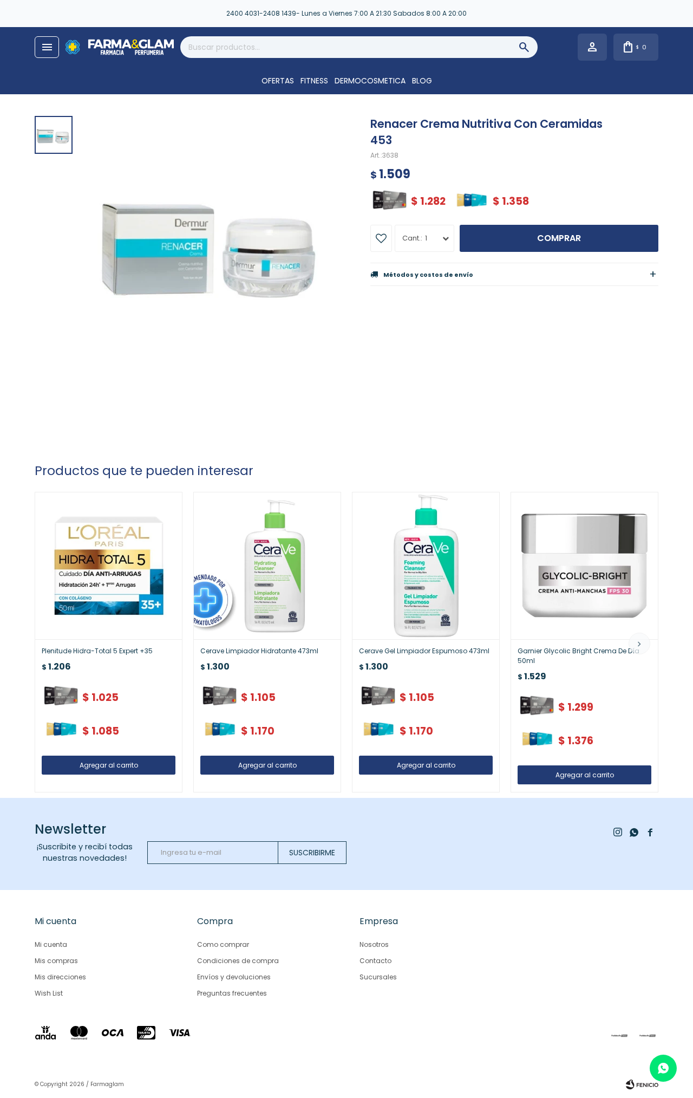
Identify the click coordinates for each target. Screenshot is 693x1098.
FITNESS (314, 80)
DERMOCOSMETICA (370, 80)
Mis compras (56, 960)
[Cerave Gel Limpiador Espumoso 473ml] (425, 565)
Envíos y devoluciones (234, 977)
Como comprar (223, 944)
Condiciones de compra (238, 960)
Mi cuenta (51, 944)
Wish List (49, 993)
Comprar (559, 238)
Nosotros (374, 944)
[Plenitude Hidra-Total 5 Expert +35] (108, 565)
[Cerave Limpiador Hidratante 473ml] (267, 565)
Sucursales (378, 977)
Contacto (375, 960)
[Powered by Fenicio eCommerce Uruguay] (642, 1084)
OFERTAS (277, 80)
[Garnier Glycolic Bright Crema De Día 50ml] (584, 565)
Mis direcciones (60, 977)
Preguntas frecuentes (232, 993)
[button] (639, 643)
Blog (422, 80)
